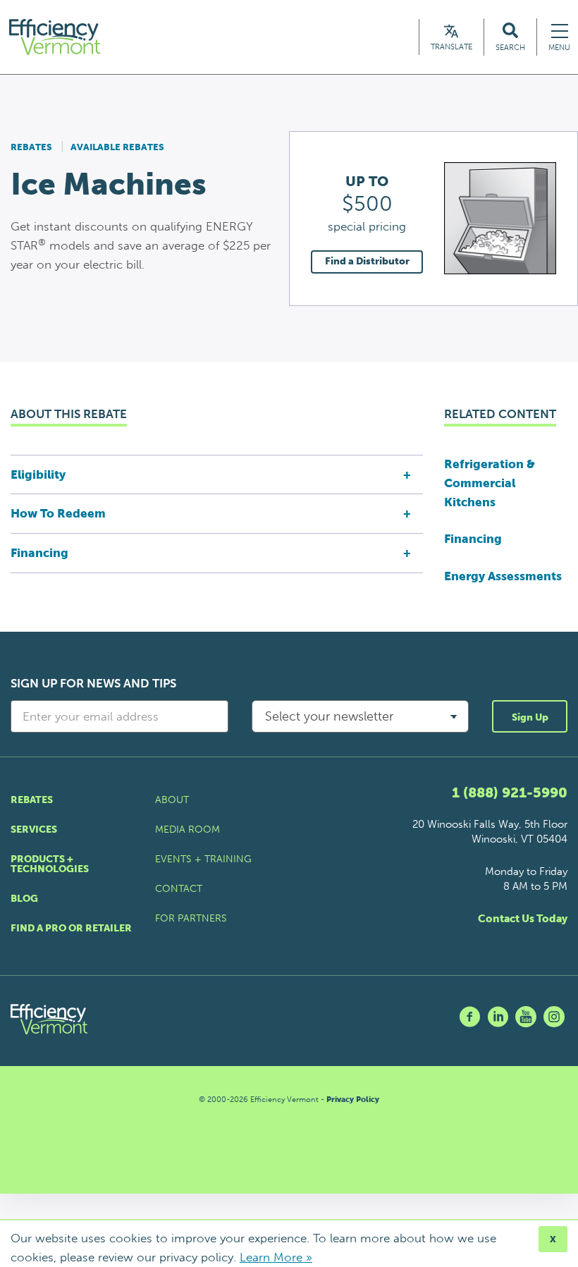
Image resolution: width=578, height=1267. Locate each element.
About (172, 800)
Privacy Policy (352, 1099)
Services (34, 830)
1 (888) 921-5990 (509, 792)
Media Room (187, 830)
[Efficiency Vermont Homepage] (55, 37)
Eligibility (38, 474)
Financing (39, 553)
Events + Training (203, 859)
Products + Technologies (50, 864)
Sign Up (530, 717)
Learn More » (276, 1257)
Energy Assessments (503, 576)
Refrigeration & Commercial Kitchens (489, 483)
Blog (24, 899)
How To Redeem (58, 513)
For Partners (191, 918)
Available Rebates (117, 147)
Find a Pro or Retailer (71, 928)
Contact (178, 889)
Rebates (31, 147)
